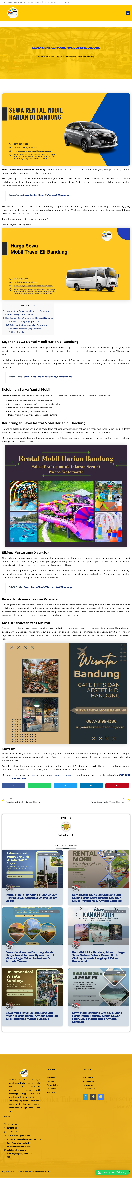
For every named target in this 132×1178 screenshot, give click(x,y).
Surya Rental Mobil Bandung (17, 1172)
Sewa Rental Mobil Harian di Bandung (66, 48)
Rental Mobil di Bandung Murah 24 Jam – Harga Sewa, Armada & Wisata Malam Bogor (31, 897)
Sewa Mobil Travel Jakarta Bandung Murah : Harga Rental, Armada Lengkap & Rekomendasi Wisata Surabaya (32, 1015)
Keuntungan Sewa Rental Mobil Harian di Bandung (28, 318)
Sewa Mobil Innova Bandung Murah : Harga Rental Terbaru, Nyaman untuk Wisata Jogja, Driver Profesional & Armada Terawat (30, 957)
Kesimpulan (17, 332)
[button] (128, 13)
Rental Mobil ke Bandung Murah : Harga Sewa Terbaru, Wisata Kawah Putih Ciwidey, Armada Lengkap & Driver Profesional (98, 957)
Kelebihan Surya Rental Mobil (18, 314)
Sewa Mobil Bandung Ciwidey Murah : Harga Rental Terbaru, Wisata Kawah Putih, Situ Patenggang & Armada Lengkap (97, 1017)
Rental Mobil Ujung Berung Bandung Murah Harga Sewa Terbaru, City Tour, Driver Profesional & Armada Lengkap (97, 897)
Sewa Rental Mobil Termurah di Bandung (48, 587)
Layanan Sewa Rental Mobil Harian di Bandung (26, 311)
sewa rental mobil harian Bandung (51, 775)
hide (33, 305)
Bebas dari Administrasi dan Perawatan (26, 325)
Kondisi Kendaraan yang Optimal (23, 328)
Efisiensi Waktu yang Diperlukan (23, 321)
